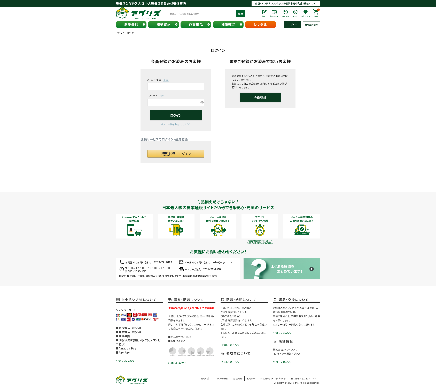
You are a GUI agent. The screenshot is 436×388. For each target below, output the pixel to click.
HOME (119, 32)
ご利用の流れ (205, 378)
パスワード (154, 95)
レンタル (260, 24)
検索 (240, 13)
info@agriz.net (223, 262)
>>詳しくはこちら (125, 360)
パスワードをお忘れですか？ (176, 124)
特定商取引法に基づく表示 (273, 378)
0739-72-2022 (162, 262)
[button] (175, 154)
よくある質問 (222, 378)
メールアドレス (156, 79)
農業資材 (164, 24)
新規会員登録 (311, 24)
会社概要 (237, 378)
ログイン (293, 24)
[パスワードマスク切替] (202, 102)
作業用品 (196, 24)
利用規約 (251, 378)
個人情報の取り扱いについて (304, 378)
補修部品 (228, 24)
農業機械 (131, 24)
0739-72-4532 (212, 269)
